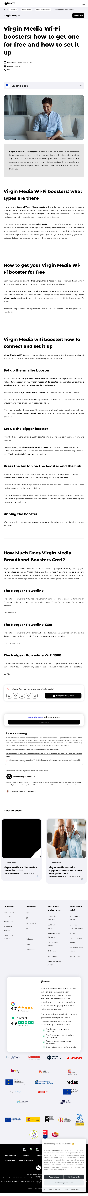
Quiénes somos (10, 1155)
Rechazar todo (74, 1177)
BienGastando (10, 1160)
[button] (43, 86)
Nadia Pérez (32, 791)
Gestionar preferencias (64, 1183)
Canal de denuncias (26, 1160)
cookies (56, 1150)
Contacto (26, 1155)
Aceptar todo (54, 1177)
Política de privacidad (52, 1189)
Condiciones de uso (71, 1189)
